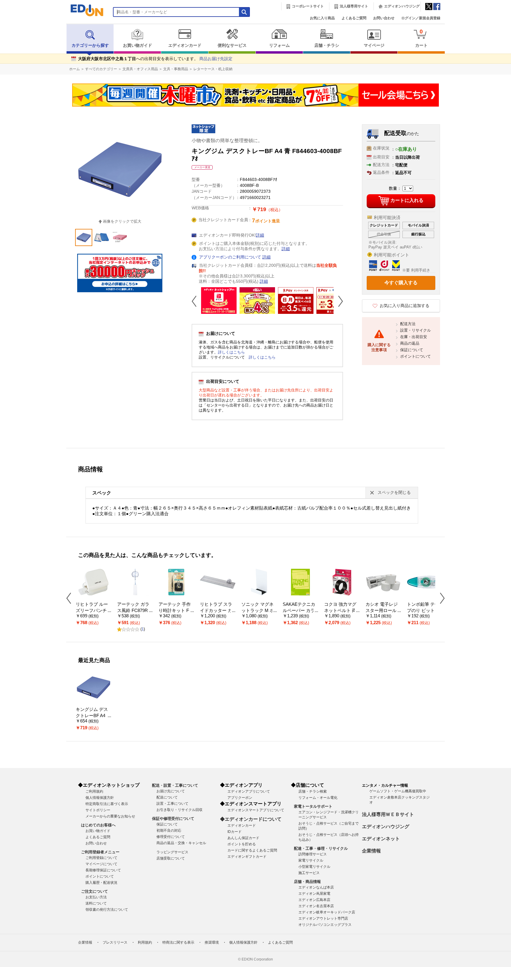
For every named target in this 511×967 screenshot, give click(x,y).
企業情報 (371, 850)
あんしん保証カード (243, 838)
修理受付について (170, 837)
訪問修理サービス (312, 854)
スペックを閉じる (394, 492)
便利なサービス (232, 45)
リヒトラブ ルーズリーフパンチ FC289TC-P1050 (93, 610)
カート (421, 38)
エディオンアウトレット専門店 (323, 918)
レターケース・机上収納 (212, 69)
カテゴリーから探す (90, 45)
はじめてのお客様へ (98, 825)
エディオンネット (381, 838)
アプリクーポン (239, 798)
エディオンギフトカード (246, 856)
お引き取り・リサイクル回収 (179, 810)
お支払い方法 (96, 897)
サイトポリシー (97, 810)
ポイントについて (415, 356)
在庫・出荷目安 (413, 337)
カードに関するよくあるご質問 (252, 850)
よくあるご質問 (354, 18)
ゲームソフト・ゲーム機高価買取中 (397, 791)
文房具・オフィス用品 (140, 69)
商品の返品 (409, 343)
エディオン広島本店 (314, 900)
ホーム (74, 69)
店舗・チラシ (326, 45)
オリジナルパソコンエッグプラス (325, 925)
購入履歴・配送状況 (101, 883)
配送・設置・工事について (175, 785)
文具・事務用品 (175, 69)
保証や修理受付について (173, 818)
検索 (15, 52)
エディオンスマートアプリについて (255, 810)
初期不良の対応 (168, 830)
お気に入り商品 (322, 18)
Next (338, 301)
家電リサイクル (310, 860)
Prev (196, 301)
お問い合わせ (383, 18)
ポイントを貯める (241, 844)
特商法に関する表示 (178, 942)
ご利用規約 (94, 791)
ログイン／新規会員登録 (420, 18)
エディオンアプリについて (248, 791)
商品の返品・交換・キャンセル (181, 843)
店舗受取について (170, 858)
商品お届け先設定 (215, 59)
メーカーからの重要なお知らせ (110, 816)
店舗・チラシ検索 (312, 791)
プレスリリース (115, 942)
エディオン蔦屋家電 (314, 893)
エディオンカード (184, 45)
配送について (167, 797)
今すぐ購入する (401, 282)
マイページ (374, 45)
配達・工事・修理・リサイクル (321, 848)
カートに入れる (406, 200)
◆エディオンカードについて (251, 819)
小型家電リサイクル (314, 867)
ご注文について (94, 891)
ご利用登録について (101, 858)
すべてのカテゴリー (101, 69)
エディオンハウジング (402, 6)
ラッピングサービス (172, 852)
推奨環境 (212, 942)
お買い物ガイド (137, 45)
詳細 (260, 235)
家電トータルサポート (313, 806)
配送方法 (407, 324)
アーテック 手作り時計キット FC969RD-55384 (175, 610)
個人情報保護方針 (99, 798)
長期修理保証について (103, 870)
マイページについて (101, 864)
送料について (96, 903)
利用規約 (145, 942)
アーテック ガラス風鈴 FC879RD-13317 (135, 610)
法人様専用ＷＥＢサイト (388, 814)
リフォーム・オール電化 (317, 798)
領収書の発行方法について (106, 909)
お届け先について (170, 791)
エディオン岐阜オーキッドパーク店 (326, 912)
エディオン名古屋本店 (316, 906)
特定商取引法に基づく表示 (106, 804)
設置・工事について (172, 803)
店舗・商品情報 (307, 881)
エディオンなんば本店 (316, 887)
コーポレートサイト (308, 6)
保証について (411, 350)
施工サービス (309, 873)
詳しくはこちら (231, 352)
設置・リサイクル (415, 330)
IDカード (234, 832)
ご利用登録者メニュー (100, 852)
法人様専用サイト (354, 6)
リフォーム (279, 45)
